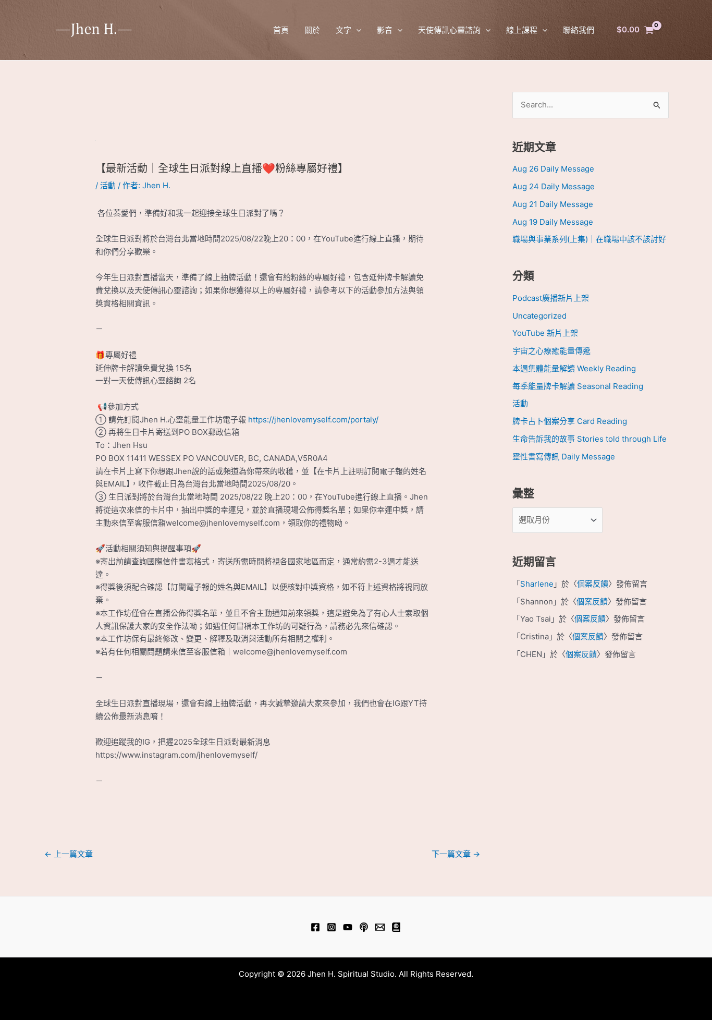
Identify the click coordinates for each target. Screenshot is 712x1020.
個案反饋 (592, 584)
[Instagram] (331, 927)
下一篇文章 (456, 854)
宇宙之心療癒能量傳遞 (551, 351)
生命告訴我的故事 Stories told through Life (589, 439)
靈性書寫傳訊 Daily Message (563, 457)
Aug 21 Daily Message (552, 204)
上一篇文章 (68, 854)
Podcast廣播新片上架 (550, 298)
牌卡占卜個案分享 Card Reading (569, 421)
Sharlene (537, 584)
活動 (108, 185)
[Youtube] (347, 927)
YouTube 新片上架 (545, 333)
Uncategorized (539, 316)
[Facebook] (315, 927)
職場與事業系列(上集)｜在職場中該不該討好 (589, 239)
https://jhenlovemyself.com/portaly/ (313, 419)
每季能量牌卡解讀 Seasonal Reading (577, 386)
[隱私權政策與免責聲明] (396, 927)
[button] (356, 30)
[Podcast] (364, 927)
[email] (380, 927)
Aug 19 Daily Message (552, 222)
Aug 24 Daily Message (553, 186)
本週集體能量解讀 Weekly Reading (574, 368)
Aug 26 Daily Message (553, 169)
